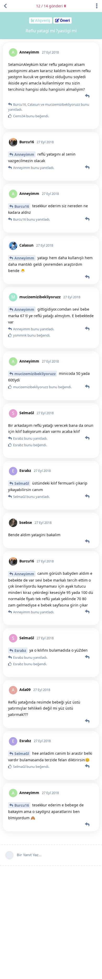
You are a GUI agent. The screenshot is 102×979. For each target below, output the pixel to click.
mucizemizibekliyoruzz (35, 373)
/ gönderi (49, 5)
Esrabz (20, 650)
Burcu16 (21, 206)
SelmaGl (21, 483)
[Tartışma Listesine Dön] (5, 6)
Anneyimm (24, 154)
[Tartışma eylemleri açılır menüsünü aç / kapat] (97, 6)
